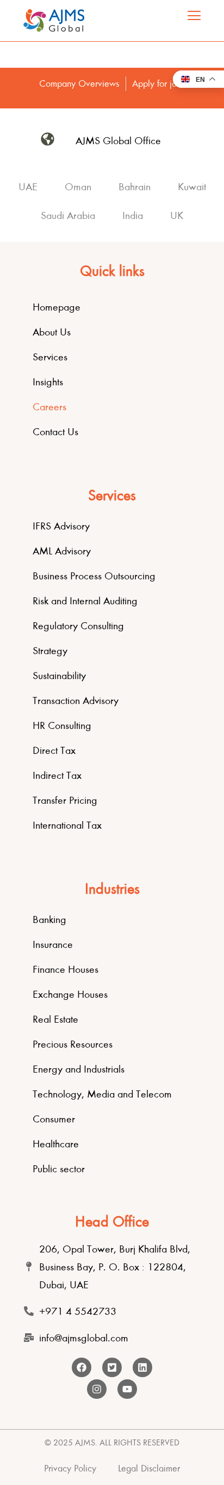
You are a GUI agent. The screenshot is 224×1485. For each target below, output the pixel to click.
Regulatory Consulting (78, 625)
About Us (52, 332)
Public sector (59, 1169)
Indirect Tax (57, 775)
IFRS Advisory (61, 526)
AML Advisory (62, 551)
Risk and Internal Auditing (85, 601)
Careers (49, 407)
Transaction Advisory (76, 700)
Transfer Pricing (65, 800)
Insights (48, 382)
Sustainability (59, 675)
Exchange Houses (70, 994)
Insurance (53, 944)
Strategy (50, 650)
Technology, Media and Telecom (102, 1094)
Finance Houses (65, 969)
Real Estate (55, 1019)
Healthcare (56, 1144)
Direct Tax (54, 750)
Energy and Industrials (79, 1069)
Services (50, 357)
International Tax (67, 825)
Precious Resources (73, 1044)
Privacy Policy (70, 1468)
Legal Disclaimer (149, 1468)
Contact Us (55, 431)
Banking (49, 919)
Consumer (54, 1119)
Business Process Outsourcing (94, 576)
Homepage (56, 307)
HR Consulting (62, 725)
